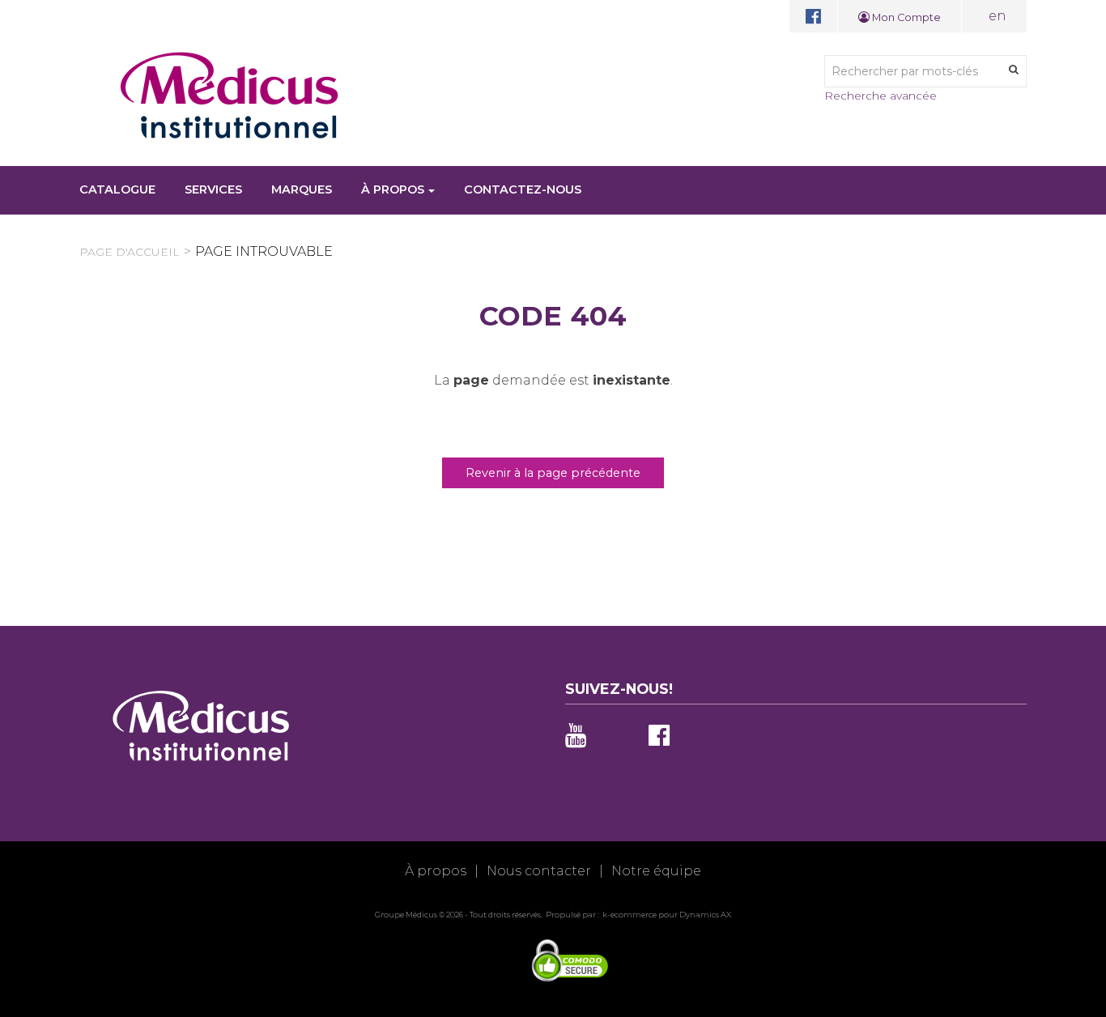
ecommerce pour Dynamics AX (670, 914)
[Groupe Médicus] (229, 95)
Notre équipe (656, 871)
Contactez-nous (522, 189)
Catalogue (117, 189)
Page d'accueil (129, 252)
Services (213, 189)
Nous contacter (539, 871)
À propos (392, 189)
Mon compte (905, 17)
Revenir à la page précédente (553, 473)
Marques (301, 189)
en (997, 15)
